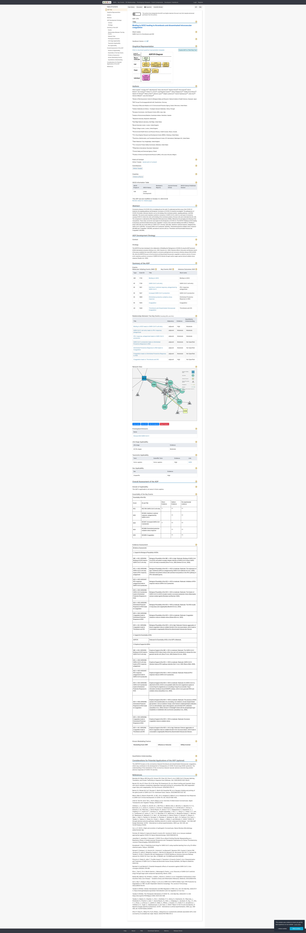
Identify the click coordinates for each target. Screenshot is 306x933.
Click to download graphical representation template (148, 50)
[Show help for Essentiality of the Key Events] (196, 494)
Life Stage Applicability (114, 41)
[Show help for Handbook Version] (196, 39)
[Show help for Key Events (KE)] (173, 269)
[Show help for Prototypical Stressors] (196, 429)
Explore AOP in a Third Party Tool (187, 50)
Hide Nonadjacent (154, 424)
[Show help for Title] (196, 22)
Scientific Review (158, 7)
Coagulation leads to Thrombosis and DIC (146, 359)
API (196, 7)
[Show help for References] (196, 775)
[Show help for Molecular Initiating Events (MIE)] (156, 269)
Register (200, 2)
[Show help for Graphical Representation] (196, 46)
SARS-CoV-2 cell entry (155, 283)
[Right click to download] (152, 67)
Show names (136, 424)
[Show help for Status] (196, 183)
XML (200, 7)
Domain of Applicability (114, 50)
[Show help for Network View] (196, 367)
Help (125, 931)
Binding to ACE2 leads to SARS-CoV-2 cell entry (148, 326)
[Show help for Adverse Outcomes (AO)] (196, 269)
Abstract (109, 17)
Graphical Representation (113, 12)
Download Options (153, 931)
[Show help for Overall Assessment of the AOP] (196, 482)
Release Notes (178, 931)
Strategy (110, 25)
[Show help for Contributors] (196, 166)
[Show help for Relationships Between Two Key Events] (196, 316)
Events (110, 30)
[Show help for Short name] (196, 32)
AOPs (114, 2)
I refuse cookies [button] (282, 928)
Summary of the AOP (112, 27)
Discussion (139, 7)
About (133, 931)
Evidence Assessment (113, 55)
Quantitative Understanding (115, 59)
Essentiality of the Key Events (115, 52)
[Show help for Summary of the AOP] (196, 263)
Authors (109, 15)
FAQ (141, 931)
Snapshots (148, 7)
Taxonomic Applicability (114, 43)
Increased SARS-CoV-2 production (159, 293)
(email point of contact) (150, 162)
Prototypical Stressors (143, 2)
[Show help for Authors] (196, 86)
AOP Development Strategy (114, 20)
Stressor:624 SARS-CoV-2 (141, 436)
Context (110, 22)
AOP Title (109, 9)
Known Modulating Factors (115, 57)
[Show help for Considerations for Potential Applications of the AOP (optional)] (196, 760)
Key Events (121, 2)
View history (131, 7)
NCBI (190, 462)
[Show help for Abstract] (196, 206)
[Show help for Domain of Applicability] (196, 487)
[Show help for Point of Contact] (196, 160)
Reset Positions (164, 424)
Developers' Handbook (171, 2)
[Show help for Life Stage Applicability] (196, 442)
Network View (111, 36)
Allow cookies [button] (296, 928)
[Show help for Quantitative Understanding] (196, 756)
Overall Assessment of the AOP (115, 48)
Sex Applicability (112, 45)
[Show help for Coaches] (196, 174)
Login (195, 2)
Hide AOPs (144, 424)
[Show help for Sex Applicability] (196, 468)
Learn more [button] (297, 924)
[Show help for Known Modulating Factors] (196, 741)
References (110, 66)
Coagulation (152, 303)
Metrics (166, 931)
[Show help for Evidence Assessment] (196, 545)
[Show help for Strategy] (196, 245)
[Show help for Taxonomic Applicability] (196, 455)
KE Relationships (131, 2)
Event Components (157, 2)
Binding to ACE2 (154, 278)
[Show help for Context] (196, 240)
